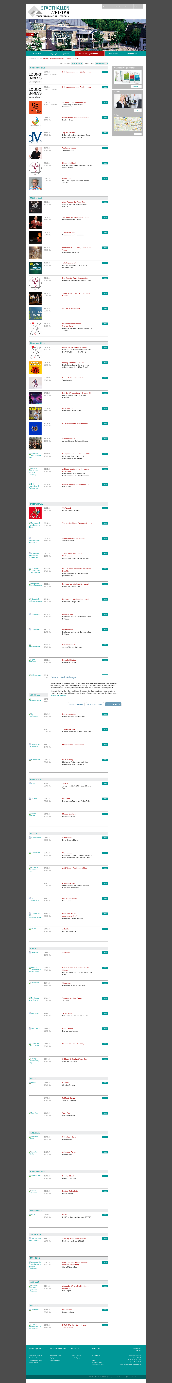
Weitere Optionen (94, 704)
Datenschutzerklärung (58, 695)
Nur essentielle (76, 704)
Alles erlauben (113, 704)
